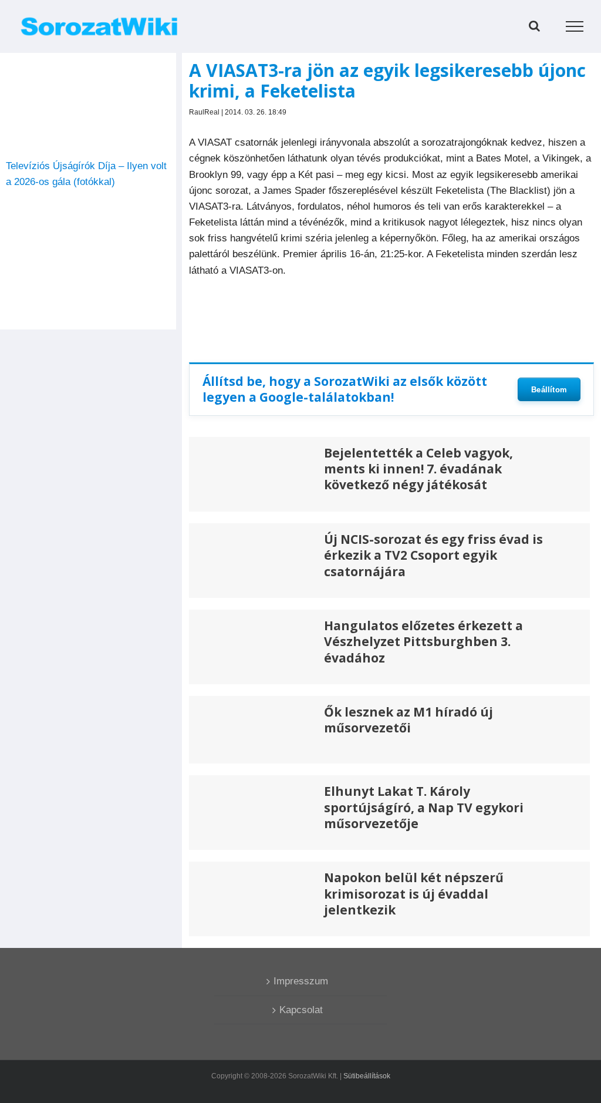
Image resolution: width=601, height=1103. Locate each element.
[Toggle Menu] (575, 26)
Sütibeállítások (366, 1076)
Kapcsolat (301, 1009)
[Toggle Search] (534, 26)
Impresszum (301, 981)
